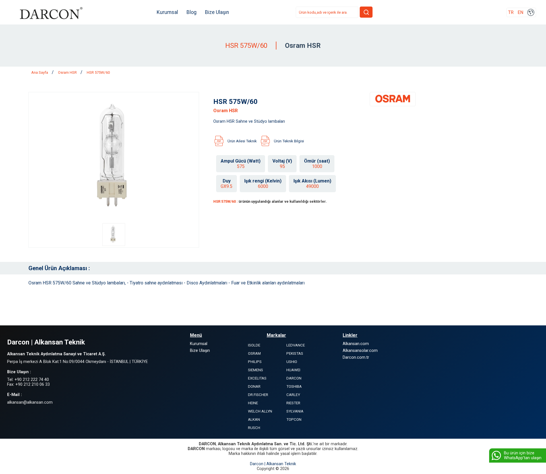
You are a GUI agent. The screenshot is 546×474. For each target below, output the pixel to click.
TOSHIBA (294, 386)
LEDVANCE (295, 345)
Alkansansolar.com (360, 350)
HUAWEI (293, 370)
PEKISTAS (294, 353)
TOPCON (293, 419)
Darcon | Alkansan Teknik (273, 463)
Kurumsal (167, 12)
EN (520, 12)
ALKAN (254, 419)
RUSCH (254, 428)
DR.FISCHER (258, 395)
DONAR (254, 386)
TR (511, 12)
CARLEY (293, 395)
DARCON (293, 378)
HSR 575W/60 (98, 72)
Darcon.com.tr (356, 357)
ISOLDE (254, 345)
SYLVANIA (294, 411)
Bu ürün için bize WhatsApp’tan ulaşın (522, 455)
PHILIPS (255, 362)
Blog (192, 12)
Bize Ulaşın (217, 12)
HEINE (253, 403)
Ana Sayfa (40, 72)
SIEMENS (255, 370)
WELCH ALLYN (260, 411)
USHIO (291, 362)
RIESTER (293, 403)
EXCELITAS (257, 378)
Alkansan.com (356, 343)
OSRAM (254, 353)
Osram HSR (68, 72)
